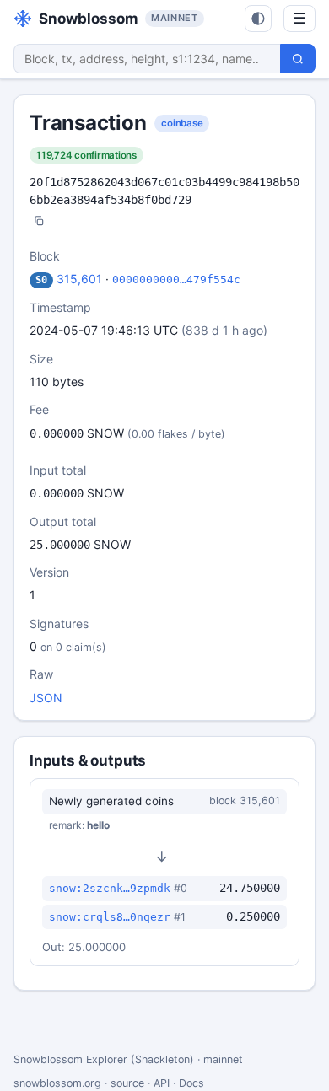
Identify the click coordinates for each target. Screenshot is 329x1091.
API (162, 1083)
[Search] (298, 58)
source (127, 1083)
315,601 (79, 278)
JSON (46, 698)
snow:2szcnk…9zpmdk (109, 888)
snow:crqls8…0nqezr (109, 917)
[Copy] (39, 222)
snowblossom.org (57, 1083)
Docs (191, 1083)
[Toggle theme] (258, 18)
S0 (41, 280)
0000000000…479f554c (176, 279)
